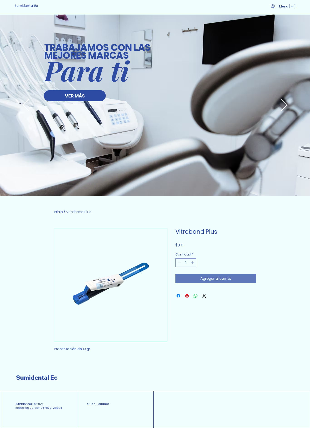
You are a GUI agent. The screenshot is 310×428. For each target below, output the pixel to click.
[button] (273, 6)
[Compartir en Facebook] (178, 296)
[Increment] (193, 263)
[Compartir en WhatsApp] (195, 296)
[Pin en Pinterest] (187, 296)
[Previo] (26, 105)
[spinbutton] (186, 263)
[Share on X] (204, 296)
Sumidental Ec (36, 377)
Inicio (58, 211)
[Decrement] (179, 263)
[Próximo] (284, 105)
